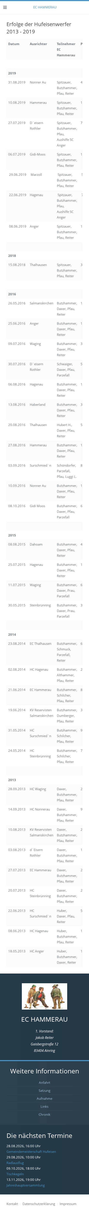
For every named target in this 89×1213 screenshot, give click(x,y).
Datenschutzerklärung (38, 1204)
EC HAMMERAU (44, 7)
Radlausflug (15, 1163)
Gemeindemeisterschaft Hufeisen (31, 1151)
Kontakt (12, 1204)
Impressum (68, 1204)
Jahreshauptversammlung (25, 1185)
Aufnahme (44, 1098)
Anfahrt (44, 1082)
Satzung (44, 1090)
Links (44, 1106)
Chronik (44, 1114)
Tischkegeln (15, 1174)
